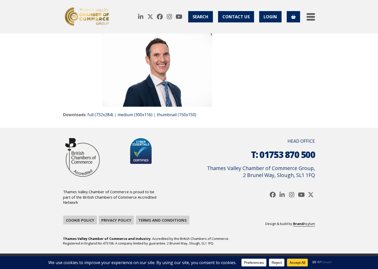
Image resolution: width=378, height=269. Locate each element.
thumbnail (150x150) (176, 114)
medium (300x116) (135, 114)
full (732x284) (100, 114)
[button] (311, 17)
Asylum (304, 223)
